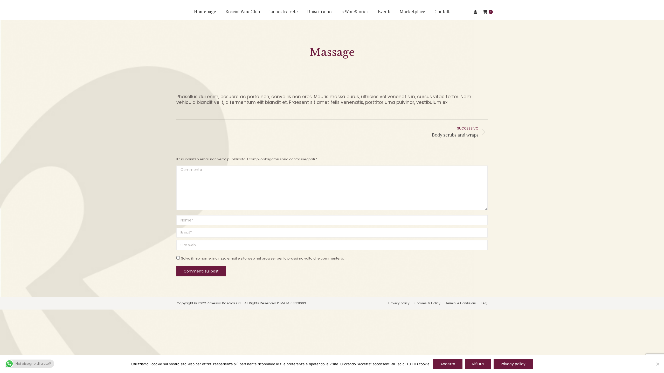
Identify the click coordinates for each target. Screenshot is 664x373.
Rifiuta (478, 364)
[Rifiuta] (657, 364)
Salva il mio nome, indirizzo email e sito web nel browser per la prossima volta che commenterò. (262, 258)
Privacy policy (513, 364)
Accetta (447, 364)
